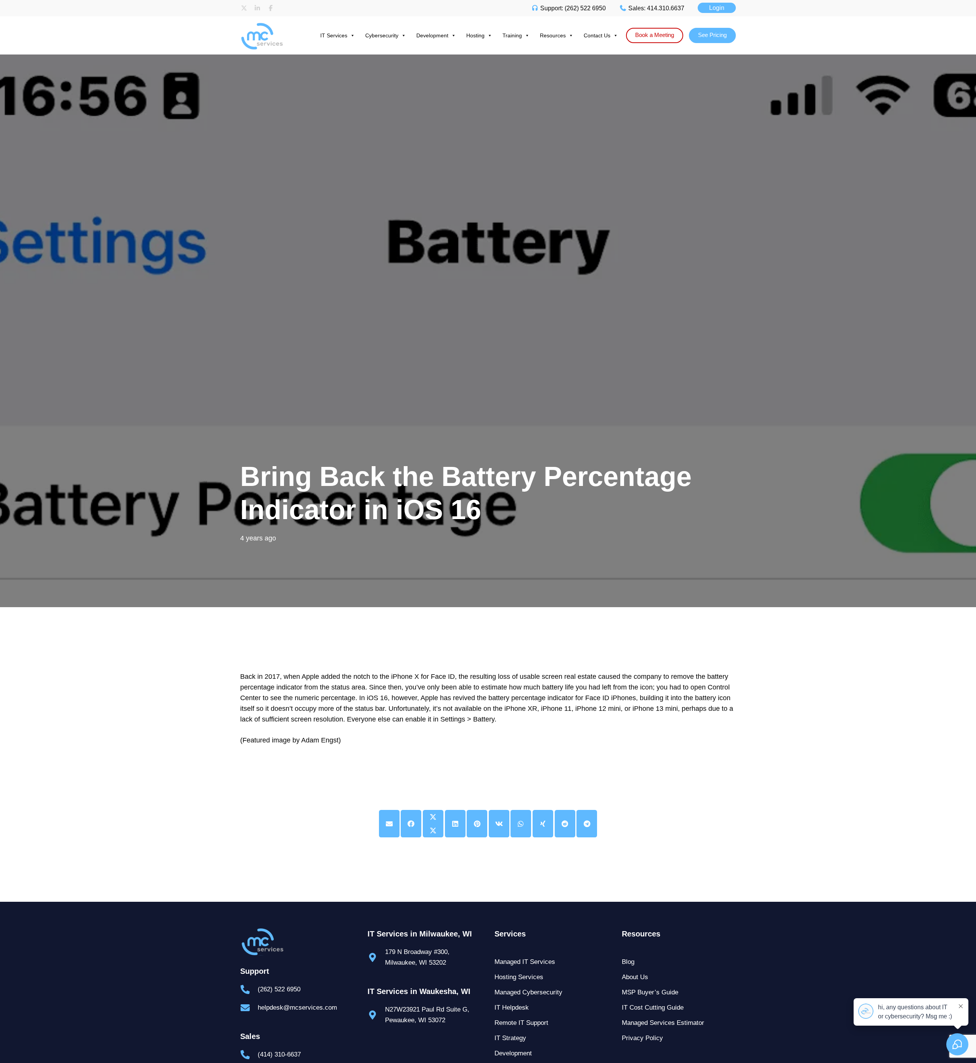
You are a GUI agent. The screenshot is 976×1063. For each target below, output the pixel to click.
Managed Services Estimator (663, 1022)
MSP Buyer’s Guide (650, 992)
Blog (628, 961)
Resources (553, 35)
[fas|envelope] (249, 1007)
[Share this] (411, 823)
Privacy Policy (642, 1038)
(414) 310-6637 (279, 1054)
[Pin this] (477, 823)
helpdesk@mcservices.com (297, 1007)
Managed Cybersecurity (528, 992)
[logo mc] (297, 942)
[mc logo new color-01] (269, 23)
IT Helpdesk (511, 1007)
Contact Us (597, 35)
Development (432, 35)
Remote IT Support (521, 1022)
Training (512, 35)
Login (716, 8)
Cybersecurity (381, 35)
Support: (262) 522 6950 (572, 8)
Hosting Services (518, 977)
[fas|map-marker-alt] (376, 957)
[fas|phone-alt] (249, 989)
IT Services (333, 35)
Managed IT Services (524, 961)
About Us (635, 977)
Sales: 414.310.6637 (655, 8)
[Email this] (389, 823)
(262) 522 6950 (279, 989)
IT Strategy (510, 1038)
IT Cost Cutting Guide (653, 1007)
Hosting (475, 35)
